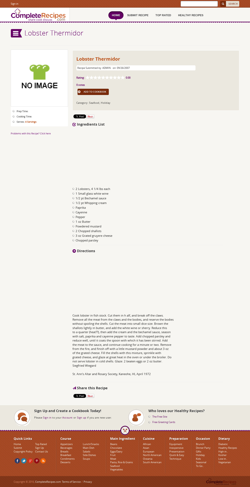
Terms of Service (71, 481)
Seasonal (201, 462)
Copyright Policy (23, 451)
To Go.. (200, 466)
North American (152, 455)
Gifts (198, 451)
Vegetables (116, 469)
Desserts (65, 462)
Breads (64, 451)
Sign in (14, 3)
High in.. (223, 451)
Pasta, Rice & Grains (121, 462)
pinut (36, 461)
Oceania (147, 458)
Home (17, 444)
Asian (146, 448)
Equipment (175, 444)
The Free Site (159, 416)
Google (30, 461)
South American (152, 462)
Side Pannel (16, 33)
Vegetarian (224, 462)
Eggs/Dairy (116, 451)
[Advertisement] (155, 155)
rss (43, 461)
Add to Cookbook (95, 91)
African (147, 444)
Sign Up (39, 448)
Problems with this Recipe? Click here (31, 133)
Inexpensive (176, 448)
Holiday (200, 455)
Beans (113, 444)
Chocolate (116, 448)
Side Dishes (89, 455)
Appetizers (66, 444)
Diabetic (223, 444)
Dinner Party (203, 448)
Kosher (222, 455)
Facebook (17, 461)
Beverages (66, 448)
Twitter (24, 461)
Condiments (67, 458)
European (148, 451)
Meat (113, 458)
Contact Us (41, 451)
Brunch (200, 444)
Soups (86, 458)
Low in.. (222, 458)
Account (67, 417)
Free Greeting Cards (163, 422)
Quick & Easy (176, 455)
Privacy (88, 481)
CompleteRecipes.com (48, 481)
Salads (86, 451)
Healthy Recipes (227, 448)
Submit (18, 448)
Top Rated (41, 444)
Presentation (176, 451)
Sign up (81, 417)
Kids (198, 458)
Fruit (113, 455)
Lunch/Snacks (91, 444)
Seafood (115, 466)
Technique (175, 458)
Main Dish (88, 448)
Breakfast (65, 455)
